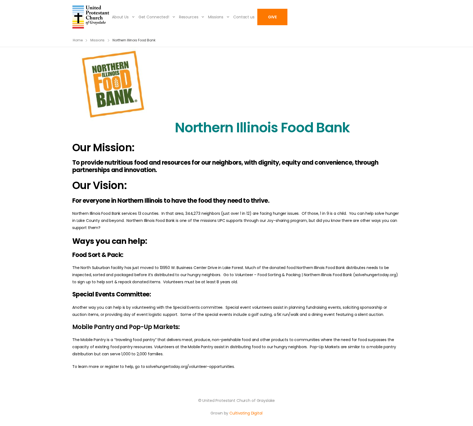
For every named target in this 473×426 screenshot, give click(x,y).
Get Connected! (154, 17)
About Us (120, 17)
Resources (188, 17)
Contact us (244, 17)
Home (78, 40)
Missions (215, 17)
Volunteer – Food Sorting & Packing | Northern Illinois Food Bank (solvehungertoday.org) (316, 275)
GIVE (272, 17)
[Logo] (90, 16)
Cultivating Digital (245, 413)
